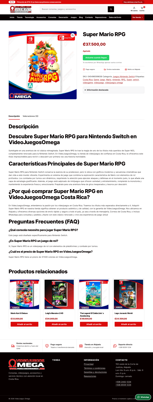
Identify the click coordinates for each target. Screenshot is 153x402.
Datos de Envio (115, 17)
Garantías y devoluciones (95, 372)
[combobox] (74, 9)
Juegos (74, 17)
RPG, (123, 79)
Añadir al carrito (24, 324)
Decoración (63, 17)
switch (136, 79)
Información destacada (97, 90)
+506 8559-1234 (123, 385)
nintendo (116, 79)
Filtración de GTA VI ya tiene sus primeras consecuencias (39, 2)
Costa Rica (88, 79)
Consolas (52, 17)
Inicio (12, 17)
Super (129, 79)
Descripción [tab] (14, 116)
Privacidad (88, 364)
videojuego (99, 82)
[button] (73, 35)
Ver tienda (136, 17)
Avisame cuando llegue (96, 57)
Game (96, 79)
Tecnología (29, 17)
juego (102, 79)
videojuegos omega (114, 82)
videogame (88, 82)
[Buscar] (111, 9)
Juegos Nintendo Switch (124, 76)
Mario (108, 79)
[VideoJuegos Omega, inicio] (22, 9)
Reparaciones (101, 17)
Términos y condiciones (94, 368)
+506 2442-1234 (123, 382)
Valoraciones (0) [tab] (30, 116)
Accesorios (41, 17)
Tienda (19, 17)
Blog (12, 2)
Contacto (89, 17)
